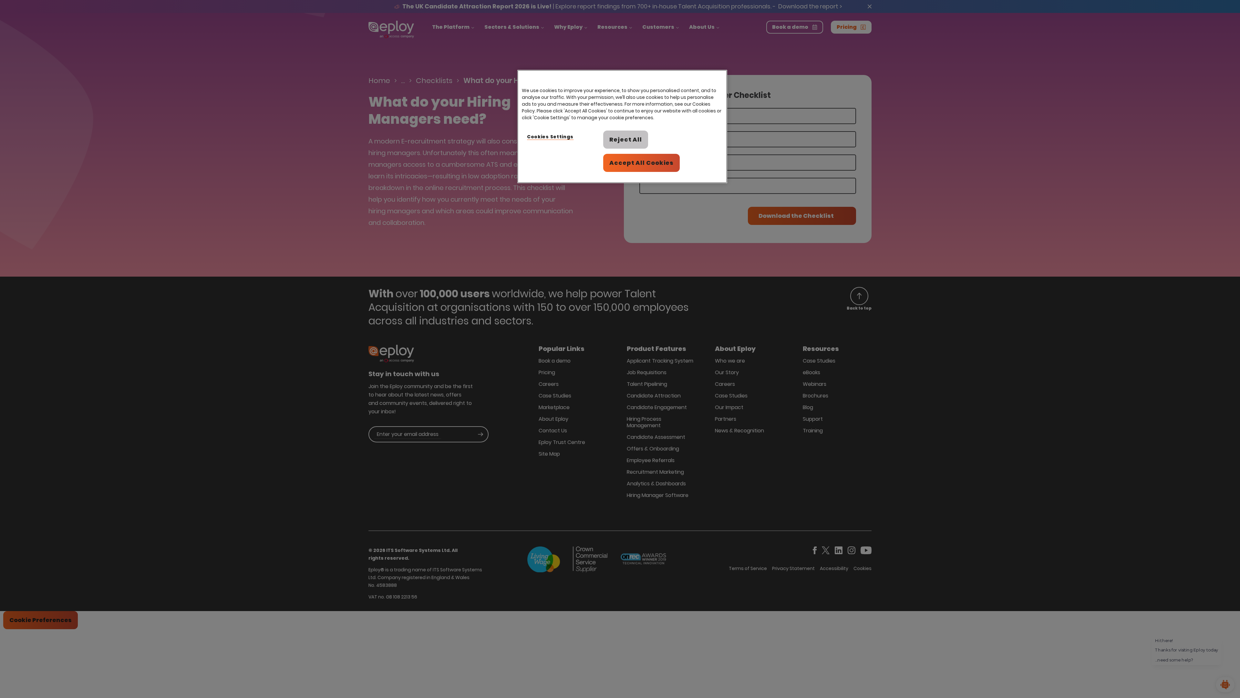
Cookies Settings (550, 136)
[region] (622, 126)
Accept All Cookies (641, 163)
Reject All (625, 139)
